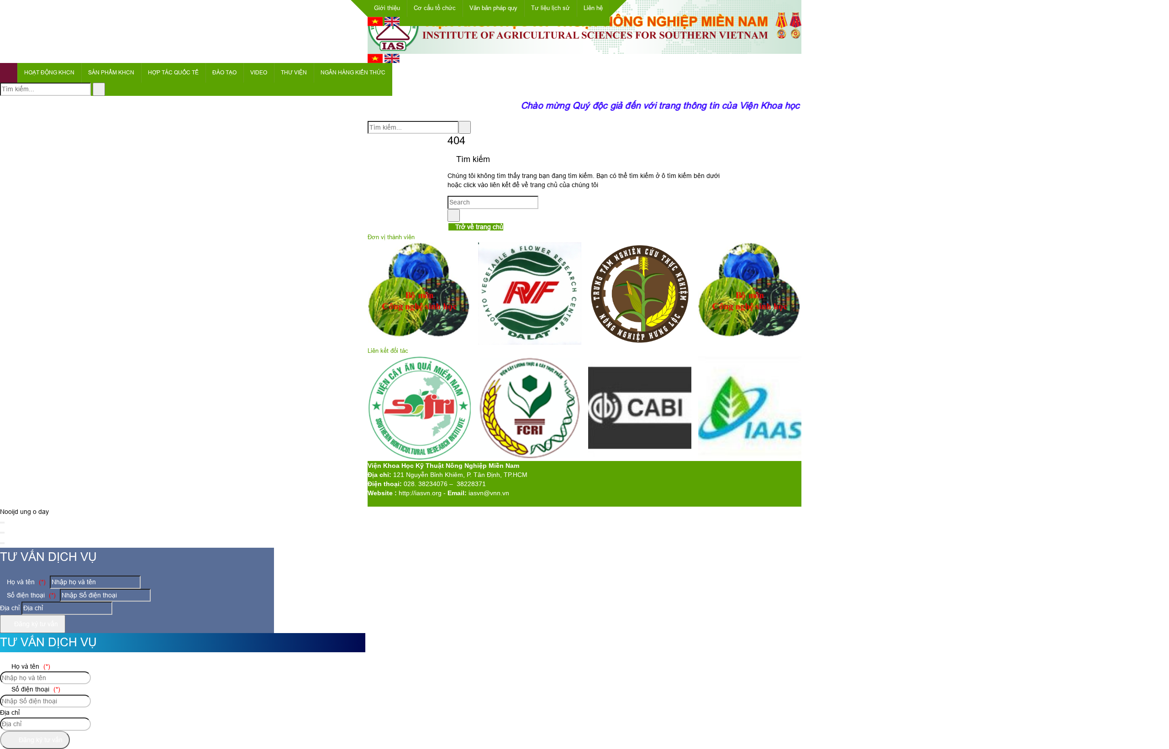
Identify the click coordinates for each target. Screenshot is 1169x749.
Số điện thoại (30, 595)
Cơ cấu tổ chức (435, 8)
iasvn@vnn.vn (489, 493)
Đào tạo (224, 72)
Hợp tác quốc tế (173, 72)
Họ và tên (25, 582)
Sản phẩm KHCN (111, 72)
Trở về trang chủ (478, 226)
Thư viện (294, 72)
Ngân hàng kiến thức (353, 72)
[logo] (584, 48)
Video (258, 72)
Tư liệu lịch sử (550, 8)
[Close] (2, 523)
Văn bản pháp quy (493, 8)
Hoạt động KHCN (49, 72)
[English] (392, 23)
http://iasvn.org (420, 493)
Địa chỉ (10, 608)
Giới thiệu (387, 8)
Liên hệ (593, 8)
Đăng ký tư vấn (35, 624)
